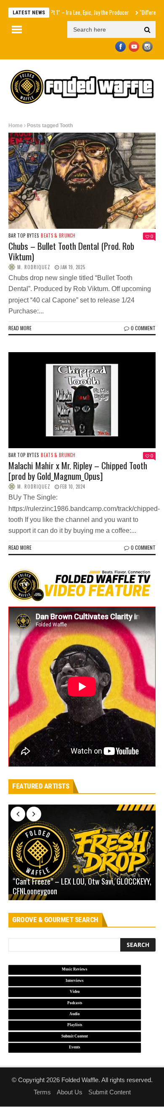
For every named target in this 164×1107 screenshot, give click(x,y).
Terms (42, 1092)
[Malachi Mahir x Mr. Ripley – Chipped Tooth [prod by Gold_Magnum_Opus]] (82, 400)
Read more (20, 328)
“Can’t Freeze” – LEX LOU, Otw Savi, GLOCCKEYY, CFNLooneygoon (82, 886)
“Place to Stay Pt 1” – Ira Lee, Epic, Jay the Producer (61, 12)
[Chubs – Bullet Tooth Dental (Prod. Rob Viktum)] (82, 181)
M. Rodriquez (33, 267)
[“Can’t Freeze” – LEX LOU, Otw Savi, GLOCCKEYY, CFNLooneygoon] (82, 853)
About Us (69, 1092)
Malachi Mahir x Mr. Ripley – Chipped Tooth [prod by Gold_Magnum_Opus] (77, 470)
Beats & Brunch (58, 235)
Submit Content (109, 1092)
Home (15, 125)
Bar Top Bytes (23, 235)
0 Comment (143, 328)
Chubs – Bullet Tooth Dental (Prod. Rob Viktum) (71, 251)
